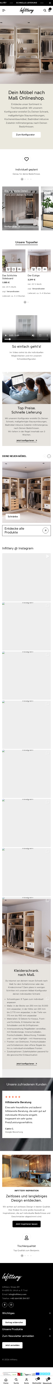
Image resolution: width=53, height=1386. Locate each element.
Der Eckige (34, 275)
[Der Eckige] (39, 260)
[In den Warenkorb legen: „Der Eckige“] (33, 269)
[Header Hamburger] (3, 10)
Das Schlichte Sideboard (9, 277)
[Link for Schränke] (26, 492)
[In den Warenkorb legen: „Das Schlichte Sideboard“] (8, 269)
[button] (20, 74)
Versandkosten (13, 291)
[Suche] (45, 10)
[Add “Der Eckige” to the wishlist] (39, 269)
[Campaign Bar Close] (50, 3)
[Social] (4, 1304)
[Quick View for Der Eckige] (44, 269)
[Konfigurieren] (20, 208)
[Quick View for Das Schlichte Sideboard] (19, 269)
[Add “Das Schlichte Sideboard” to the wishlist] (13, 269)
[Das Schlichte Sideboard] (13, 260)
